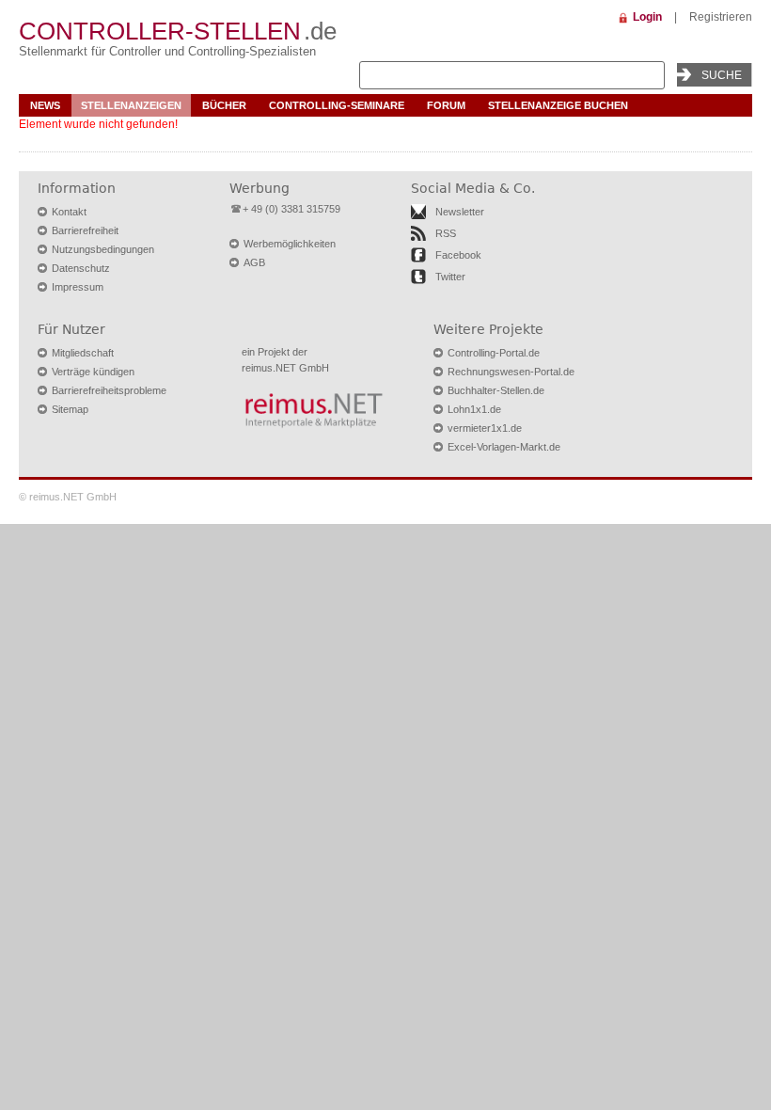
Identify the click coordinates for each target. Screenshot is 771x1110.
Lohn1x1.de (474, 409)
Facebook (458, 255)
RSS (445, 233)
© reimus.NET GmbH (68, 496)
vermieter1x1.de (485, 428)
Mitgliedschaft (83, 352)
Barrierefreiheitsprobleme (109, 390)
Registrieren (720, 17)
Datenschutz (81, 268)
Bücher (224, 105)
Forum (446, 105)
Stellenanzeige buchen (558, 105)
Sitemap (70, 409)
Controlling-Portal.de (494, 352)
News (45, 105)
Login (647, 17)
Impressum (77, 287)
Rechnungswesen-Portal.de (511, 371)
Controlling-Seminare (336, 105)
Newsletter (459, 211)
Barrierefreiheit (85, 230)
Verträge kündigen (93, 371)
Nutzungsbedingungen (103, 249)
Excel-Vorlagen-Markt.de (504, 446)
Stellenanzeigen (131, 105)
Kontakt (69, 211)
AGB (254, 262)
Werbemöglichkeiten (290, 243)
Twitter (450, 276)
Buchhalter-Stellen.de (496, 390)
